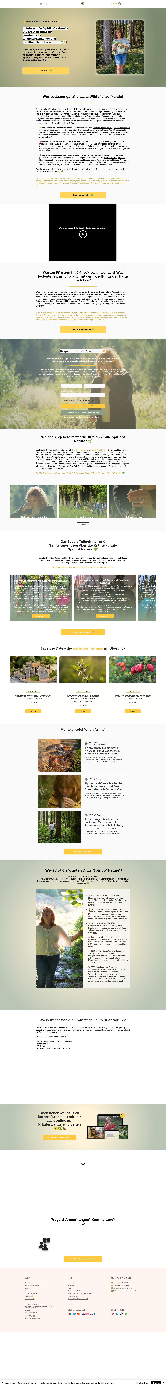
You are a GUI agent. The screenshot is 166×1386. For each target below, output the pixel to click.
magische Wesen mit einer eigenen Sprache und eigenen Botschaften (90, 132)
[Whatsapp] (125, 1378)
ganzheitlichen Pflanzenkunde (66, 144)
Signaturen (100, 974)
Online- (74, 450)
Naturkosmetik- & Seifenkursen (112, 461)
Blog (127, 466)
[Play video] (83, 234)
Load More (83, 524)
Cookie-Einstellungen (142, 1383)
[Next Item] (152, 598)
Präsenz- (82, 450)
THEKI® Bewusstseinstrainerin (101, 953)
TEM (95, 932)
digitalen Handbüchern (55, 468)
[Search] (46, 3)
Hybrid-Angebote (98, 450)
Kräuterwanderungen (84, 461)
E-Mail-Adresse (67, 391)
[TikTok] (121, 1378)
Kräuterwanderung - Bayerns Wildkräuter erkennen (83, 697)
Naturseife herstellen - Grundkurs (33, 695)
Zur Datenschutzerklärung (106, 1383)
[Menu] (41, 3)
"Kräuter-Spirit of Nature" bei (74, 1160)
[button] (125, 3)
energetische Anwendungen (67, 160)
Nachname (88, 382)
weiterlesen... (40, 616)
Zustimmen (156, 1383)
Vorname (64, 382)
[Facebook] (117, 1378)
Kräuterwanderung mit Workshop (132, 695)
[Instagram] (113, 1378)
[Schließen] (164, 1382)
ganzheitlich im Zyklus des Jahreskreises (112, 457)
